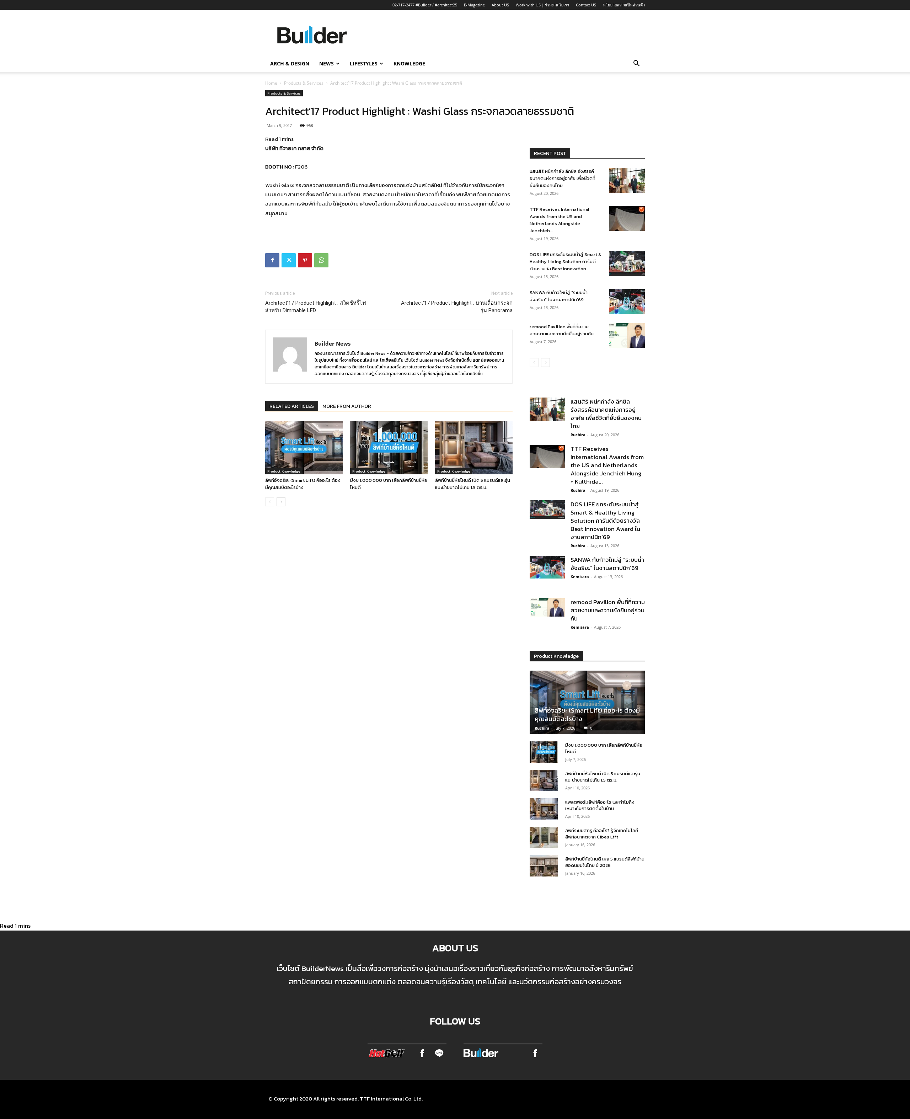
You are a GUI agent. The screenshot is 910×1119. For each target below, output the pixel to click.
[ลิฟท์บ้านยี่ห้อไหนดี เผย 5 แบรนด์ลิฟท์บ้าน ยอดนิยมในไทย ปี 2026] (544, 865)
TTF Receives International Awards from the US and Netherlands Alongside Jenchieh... (559, 220)
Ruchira (578, 434)
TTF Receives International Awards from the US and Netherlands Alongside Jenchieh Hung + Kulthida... (607, 465)
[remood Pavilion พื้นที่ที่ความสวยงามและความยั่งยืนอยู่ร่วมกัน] (627, 335)
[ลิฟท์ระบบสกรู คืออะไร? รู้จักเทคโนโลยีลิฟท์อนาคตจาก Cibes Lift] (544, 837)
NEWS (326, 63)
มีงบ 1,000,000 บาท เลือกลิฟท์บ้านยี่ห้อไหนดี (603, 748)
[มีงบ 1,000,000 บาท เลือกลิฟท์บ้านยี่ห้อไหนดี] (389, 447)
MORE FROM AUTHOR (346, 406)
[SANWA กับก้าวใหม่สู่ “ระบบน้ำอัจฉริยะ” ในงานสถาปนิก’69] (627, 301)
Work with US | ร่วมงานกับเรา (542, 4)
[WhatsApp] (321, 260)
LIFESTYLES (364, 63)
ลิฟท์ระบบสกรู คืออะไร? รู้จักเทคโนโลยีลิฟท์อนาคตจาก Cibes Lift (601, 833)
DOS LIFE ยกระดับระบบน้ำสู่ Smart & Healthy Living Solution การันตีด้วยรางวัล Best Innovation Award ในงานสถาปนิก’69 (605, 521)
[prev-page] (269, 501)
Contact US (586, 4)
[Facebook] (272, 260)
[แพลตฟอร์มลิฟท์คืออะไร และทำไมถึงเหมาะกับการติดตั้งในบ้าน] (544, 809)
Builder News (332, 343)
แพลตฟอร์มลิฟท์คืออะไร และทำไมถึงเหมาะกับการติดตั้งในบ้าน (600, 805)
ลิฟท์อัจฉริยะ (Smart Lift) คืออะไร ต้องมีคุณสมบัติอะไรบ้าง (303, 484)
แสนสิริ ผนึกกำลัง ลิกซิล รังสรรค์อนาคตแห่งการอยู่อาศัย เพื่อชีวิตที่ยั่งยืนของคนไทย (562, 178)
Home (271, 83)
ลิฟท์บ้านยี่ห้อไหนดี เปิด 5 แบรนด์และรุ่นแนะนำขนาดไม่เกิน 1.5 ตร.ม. (472, 484)
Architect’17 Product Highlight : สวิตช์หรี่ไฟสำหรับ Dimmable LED (315, 307)
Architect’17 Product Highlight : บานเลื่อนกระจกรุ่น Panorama (457, 307)
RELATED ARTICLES (291, 406)
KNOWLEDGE (409, 63)
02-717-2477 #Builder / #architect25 (424, 4)
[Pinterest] (305, 260)
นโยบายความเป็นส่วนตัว (624, 4)
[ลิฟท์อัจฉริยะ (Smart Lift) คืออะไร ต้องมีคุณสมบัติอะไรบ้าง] (304, 447)
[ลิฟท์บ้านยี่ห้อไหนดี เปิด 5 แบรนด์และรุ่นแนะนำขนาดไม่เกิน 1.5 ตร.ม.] (474, 447)
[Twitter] (289, 260)
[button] (636, 64)
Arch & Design (289, 63)
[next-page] (281, 501)
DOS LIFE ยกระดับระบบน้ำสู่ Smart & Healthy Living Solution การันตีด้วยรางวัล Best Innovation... (565, 261)
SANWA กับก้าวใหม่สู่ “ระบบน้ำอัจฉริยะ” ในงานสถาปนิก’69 (559, 296)
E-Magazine (474, 4)
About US (500, 4)
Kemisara (580, 576)
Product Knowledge (283, 471)
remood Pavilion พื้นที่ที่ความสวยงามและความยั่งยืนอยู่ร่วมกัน (562, 330)
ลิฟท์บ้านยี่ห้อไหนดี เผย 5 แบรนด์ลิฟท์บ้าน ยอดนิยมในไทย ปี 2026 (604, 862)
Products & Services (303, 83)
